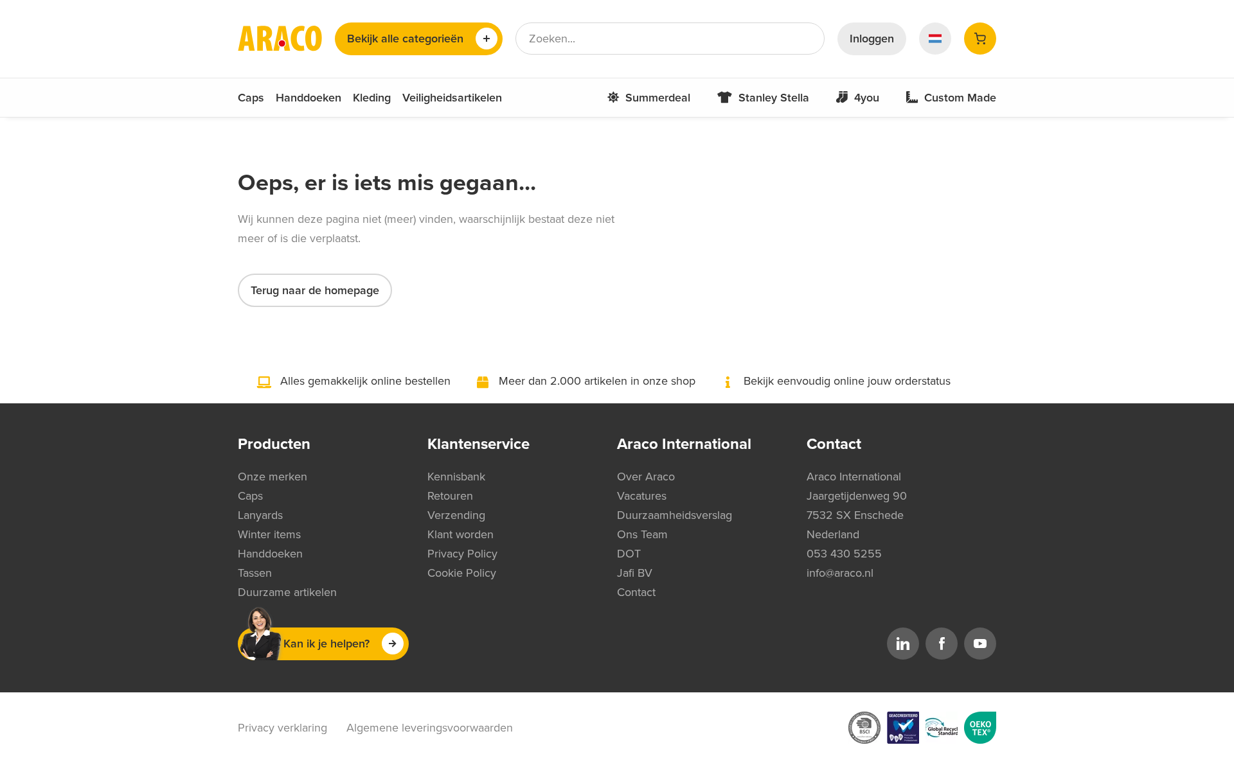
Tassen (255, 573)
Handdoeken (308, 98)
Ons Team (642, 534)
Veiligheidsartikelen (452, 98)
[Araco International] (280, 38)
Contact (636, 592)
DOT (629, 554)
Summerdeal (657, 98)
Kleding (372, 98)
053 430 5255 (844, 554)
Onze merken (272, 476)
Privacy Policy (462, 554)
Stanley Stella (773, 98)
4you (866, 98)
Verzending (456, 515)
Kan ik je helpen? (326, 643)
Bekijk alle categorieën (405, 38)
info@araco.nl (840, 573)
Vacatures (641, 496)
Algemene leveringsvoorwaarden (429, 728)
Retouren (450, 496)
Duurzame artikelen (287, 592)
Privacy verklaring (282, 728)
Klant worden (460, 534)
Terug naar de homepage (315, 290)
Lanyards (260, 515)
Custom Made (960, 98)
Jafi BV (634, 573)
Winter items (269, 534)
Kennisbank (456, 476)
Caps (251, 98)
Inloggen (872, 38)
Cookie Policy (461, 573)
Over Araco (646, 476)
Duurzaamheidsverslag (674, 515)
